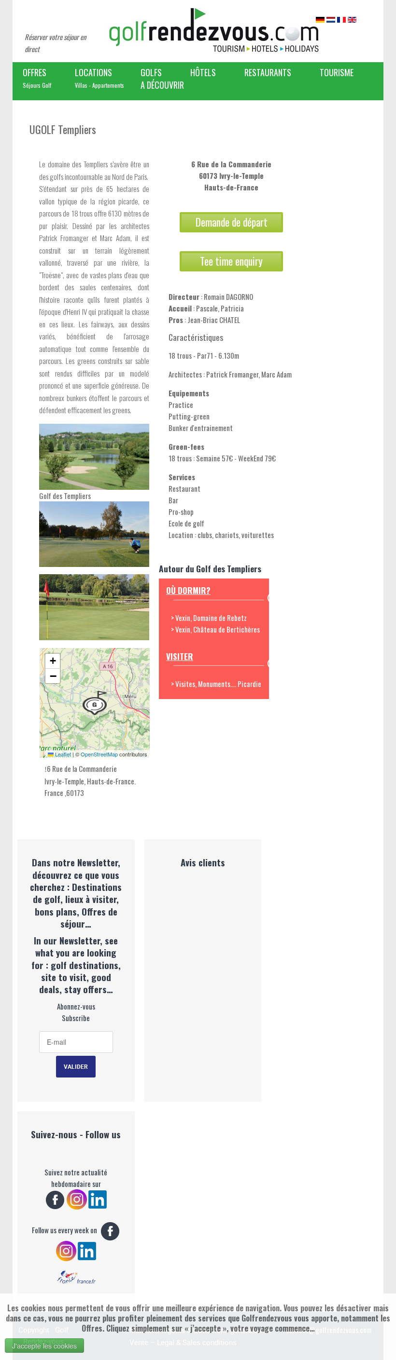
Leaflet (62, 754)
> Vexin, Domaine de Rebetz (209, 617)
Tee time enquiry (231, 261)
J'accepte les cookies (44, 1345)
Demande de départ (232, 222)
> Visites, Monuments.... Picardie (216, 683)
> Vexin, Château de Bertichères (215, 629)
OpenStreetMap (99, 754)
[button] (95, 703)
